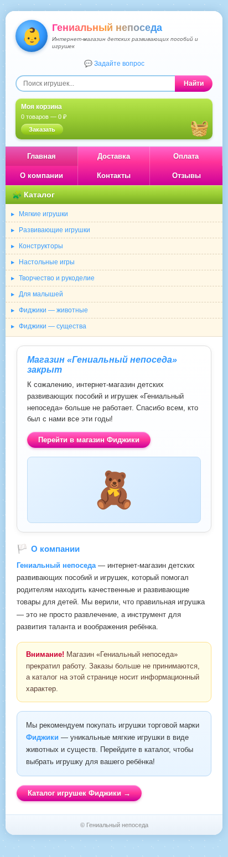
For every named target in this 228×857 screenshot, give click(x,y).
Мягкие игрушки (43, 214)
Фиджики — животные (53, 310)
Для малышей (41, 294)
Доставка (113, 156)
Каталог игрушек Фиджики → (79, 793)
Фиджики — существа (52, 326)
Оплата (186, 156)
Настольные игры (47, 262)
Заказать (42, 129)
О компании (41, 175)
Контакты (114, 175)
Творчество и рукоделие (57, 278)
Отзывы (186, 175)
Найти (194, 83)
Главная (41, 156)
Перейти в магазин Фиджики (88, 440)
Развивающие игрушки (54, 230)
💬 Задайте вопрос (114, 63)
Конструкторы (41, 246)
